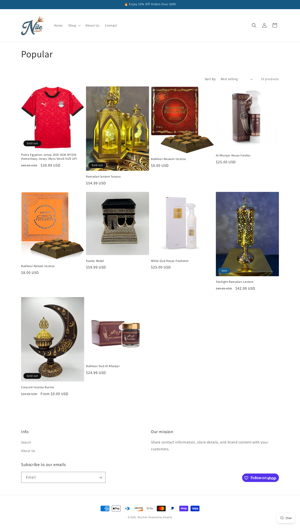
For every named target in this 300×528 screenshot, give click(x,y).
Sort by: (210, 79)
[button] (74, 25)
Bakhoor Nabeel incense (37, 266)
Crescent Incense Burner (37, 387)
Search (26, 442)
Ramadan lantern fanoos (103, 177)
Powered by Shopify (160, 517)
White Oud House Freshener (170, 261)
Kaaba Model (95, 261)
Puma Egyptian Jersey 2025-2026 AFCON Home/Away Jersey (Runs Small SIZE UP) (49, 157)
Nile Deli (142, 517)
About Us (28, 450)
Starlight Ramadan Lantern (235, 282)
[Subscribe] (100, 477)
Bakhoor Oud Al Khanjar (103, 366)
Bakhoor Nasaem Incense (168, 159)
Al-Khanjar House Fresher (233, 155)
